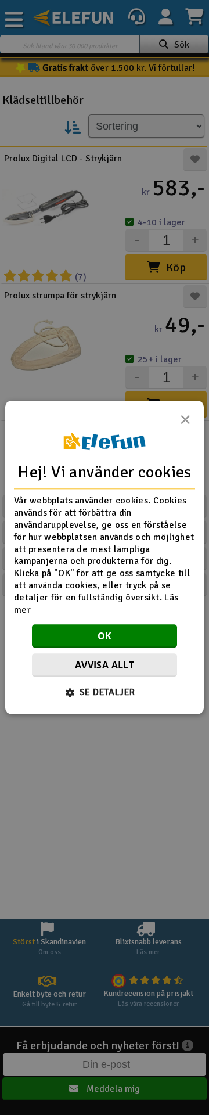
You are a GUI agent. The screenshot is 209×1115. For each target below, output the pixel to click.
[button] (104, 693)
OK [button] (105, 636)
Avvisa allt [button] (104, 665)
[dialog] (104, 557)
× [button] (185, 422)
